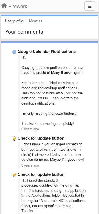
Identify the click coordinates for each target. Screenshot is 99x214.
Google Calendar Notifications (47, 51)
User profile (14, 20)
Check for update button (41, 138)
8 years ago (30, 128)
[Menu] (89, 6)
